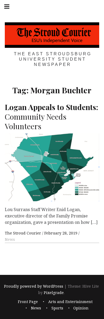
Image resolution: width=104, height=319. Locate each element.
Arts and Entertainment (70, 301)
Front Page (28, 301)
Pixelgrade (54, 292)
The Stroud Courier (23, 233)
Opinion (81, 308)
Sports (57, 308)
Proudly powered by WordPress (33, 286)
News (10, 239)
